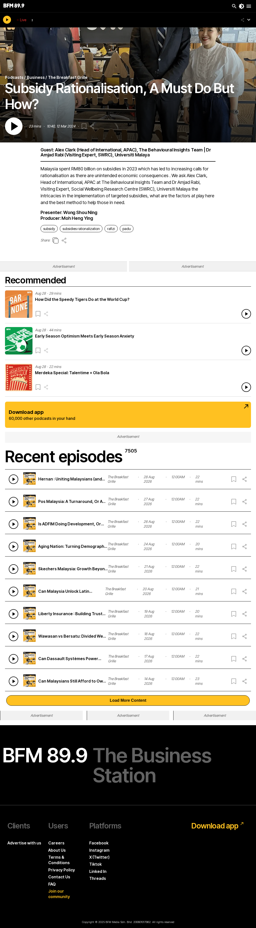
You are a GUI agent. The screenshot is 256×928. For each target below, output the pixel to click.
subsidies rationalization (81, 229)
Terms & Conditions (59, 860)
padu (126, 229)
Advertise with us (24, 842)
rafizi (111, 229)
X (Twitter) (99, 857)
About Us (57, 850)
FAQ (52, 884)
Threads (97, 878)
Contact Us (59, 876)
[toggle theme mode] (241, 6)
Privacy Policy (61, 869)
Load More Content (128, 700)
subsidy (49, 229)
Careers (56, 842)
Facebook (98, 842)
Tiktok (95, 864)
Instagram (99, 850)
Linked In (97, 871)
